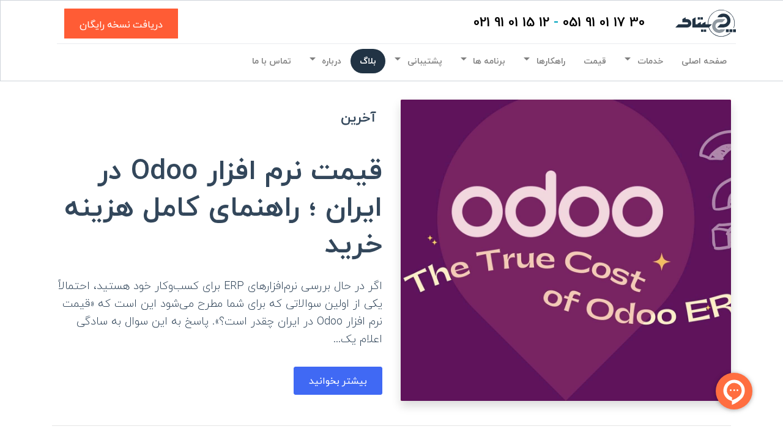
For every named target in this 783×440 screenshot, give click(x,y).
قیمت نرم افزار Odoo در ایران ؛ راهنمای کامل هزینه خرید (223, 208)
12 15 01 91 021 (511, 22)
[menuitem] (704, 61)
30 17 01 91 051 (604, 22)
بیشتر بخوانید (338, 380)
